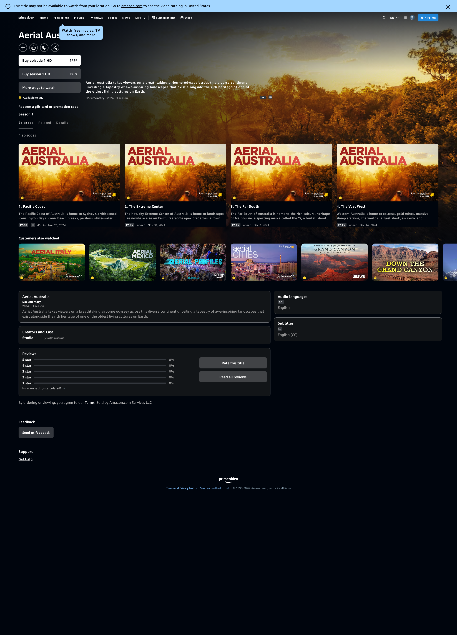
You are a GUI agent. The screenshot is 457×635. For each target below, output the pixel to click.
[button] (44, 388)
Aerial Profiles (193, 262)
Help (227, 488)
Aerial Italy (52, 262)
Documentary (95, 98)
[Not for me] (44, 47)
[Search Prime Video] (384, 17)
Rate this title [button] (233, 363)
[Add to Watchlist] (23, 47)
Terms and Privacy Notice (181, 488)
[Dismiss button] (448, 7)
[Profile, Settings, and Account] (412, 17)
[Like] (33, 47)
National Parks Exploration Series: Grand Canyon (334, 262)
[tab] (26, 122)
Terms (90, 402)
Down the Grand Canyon (405, 262)
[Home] (26, 17)
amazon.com (131, 6)
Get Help (25, 459)
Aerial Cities (264, 262)
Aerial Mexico (122, 262)
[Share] (55, 47)
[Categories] (405, 17)
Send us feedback (211, 488)
